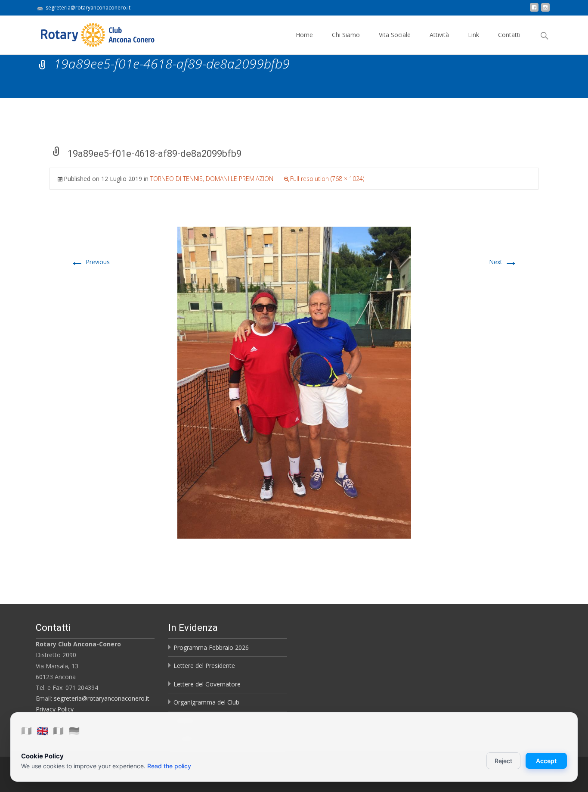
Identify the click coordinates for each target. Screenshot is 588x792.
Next (503, 262)
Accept (546, 760)
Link (473, 35)
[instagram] (545, 10)
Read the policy (169, 766)
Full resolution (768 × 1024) (327, 179)
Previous (90, 262)
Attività (439, 35)
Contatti (509, 35)
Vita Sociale (395, 35)
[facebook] (534, 10)
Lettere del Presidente (204, 665)
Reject (503, 760)
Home (304, 35)
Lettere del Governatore (207, 684)
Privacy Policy (55, 709)
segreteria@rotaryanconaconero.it (101, 698)
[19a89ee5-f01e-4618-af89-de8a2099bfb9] (294, 382)
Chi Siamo (346, 35)
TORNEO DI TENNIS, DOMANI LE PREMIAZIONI (212, 179)
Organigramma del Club (206, 702)
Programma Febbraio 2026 (211, 647)
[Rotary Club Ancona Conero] (89, 33)
